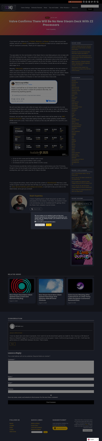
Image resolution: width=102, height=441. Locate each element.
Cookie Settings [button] (40, 224)
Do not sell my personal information (45, 222)
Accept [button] (49, 224)
